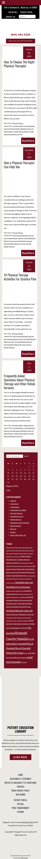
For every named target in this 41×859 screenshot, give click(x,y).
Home (20, 774)
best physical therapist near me (23, 235)
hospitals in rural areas (18, 586)
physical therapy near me (19, 610)
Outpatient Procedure (18, 510)
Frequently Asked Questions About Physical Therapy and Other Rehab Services (19, 381)
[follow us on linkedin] (20, 819)
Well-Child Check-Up (18, 535)
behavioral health (10, 547)
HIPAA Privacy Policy (20, 790)
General (13, 501)
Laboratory (14, 504)
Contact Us (10, 16)
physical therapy (18, 126)
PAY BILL (20, 804)
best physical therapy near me (13, 238)
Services (13, 529)
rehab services (8, 131)
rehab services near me (21, 131)
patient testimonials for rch (26, 594)
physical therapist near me (23, 241)
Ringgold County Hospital (19, 523)
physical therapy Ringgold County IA (22, 129)
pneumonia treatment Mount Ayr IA (15, 617)
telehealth (24, 662)
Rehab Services (29, 425)
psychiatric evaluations (23, 620)
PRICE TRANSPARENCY (20, 807)
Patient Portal (26, 12)
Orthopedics (14, 507)
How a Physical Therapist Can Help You (19, 164)
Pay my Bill (13, 12)
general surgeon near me (20, 578)
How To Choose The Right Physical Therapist (19, 63)
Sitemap (20, 811)
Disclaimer (20, 794)
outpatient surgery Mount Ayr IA (14, 591)
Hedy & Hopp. (24, 857)
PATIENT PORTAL (20, 800)
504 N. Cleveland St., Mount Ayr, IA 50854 (20, 7)
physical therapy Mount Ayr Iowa (14, 244)
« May (8, 490)
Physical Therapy (17, 123)
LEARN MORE (20, 757)
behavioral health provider (23, 547)
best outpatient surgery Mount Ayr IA (20, 553)
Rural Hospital (15, 526)
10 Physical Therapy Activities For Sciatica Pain (20, 276)
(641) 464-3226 (20, 34)
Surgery (13, 532)
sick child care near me (18, 658)
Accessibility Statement (20, 778)
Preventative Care (16, 516)
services (26, 653)
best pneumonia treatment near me (22, 566)
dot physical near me (18, 576)
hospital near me (24, 582)
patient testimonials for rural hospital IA (16, 597)
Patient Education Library (20, 729)
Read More (28, 140)
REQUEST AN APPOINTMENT (20, 41)
